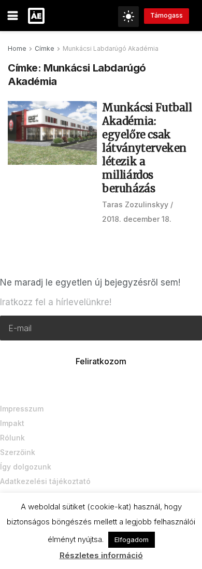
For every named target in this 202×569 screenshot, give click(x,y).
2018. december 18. (136, 219)
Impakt (12, 423)
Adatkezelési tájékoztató (45, 481)
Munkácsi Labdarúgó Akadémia (110, 48)
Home (17, 48)
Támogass (166, 15)
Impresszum (22, 408)
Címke (44, 48)
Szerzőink (17, 452)
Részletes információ (101, 555)
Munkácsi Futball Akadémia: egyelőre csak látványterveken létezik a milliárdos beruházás (147, 148)
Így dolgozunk (25, 466)
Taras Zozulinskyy (135, 204)
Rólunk (12, 437)
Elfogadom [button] (131, 539)
